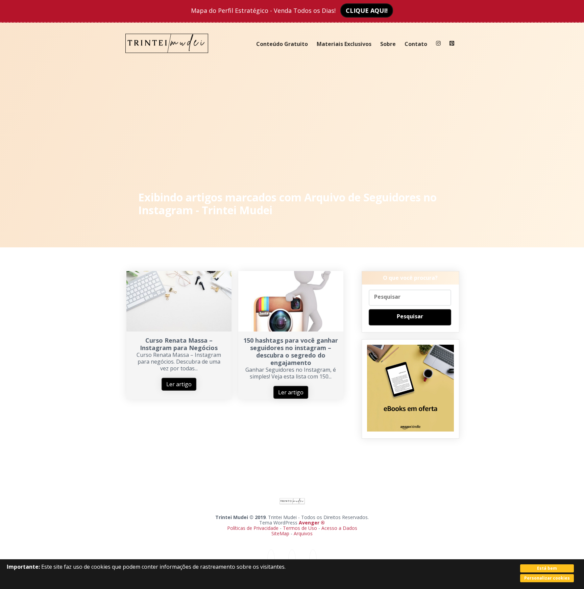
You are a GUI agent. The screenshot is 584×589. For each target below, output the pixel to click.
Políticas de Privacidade (252, 528)
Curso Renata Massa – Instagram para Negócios (179, 344)
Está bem (547, 568)
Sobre (388, 44)
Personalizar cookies (547, 578)
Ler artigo (179, 384)
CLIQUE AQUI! (367, 10)
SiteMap (281, 533)
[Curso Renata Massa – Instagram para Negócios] (179, 329)
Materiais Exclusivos (344, 44)
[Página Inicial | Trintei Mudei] (167, 58)
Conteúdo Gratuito (282, 44)
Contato (416, 44)
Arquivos (303, 533)
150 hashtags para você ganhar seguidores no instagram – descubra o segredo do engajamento (290, 351)
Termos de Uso (300, 528)
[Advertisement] (292, 125)
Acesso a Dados (339, 528)
